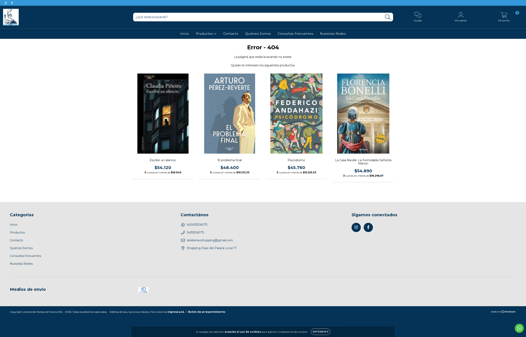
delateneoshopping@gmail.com (210, 240)
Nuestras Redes (333, 34)
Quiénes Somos (258, 34)
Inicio (184, 34)
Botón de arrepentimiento (206, 311)
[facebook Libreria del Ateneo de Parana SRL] (12, 3)
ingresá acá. (176, 311)
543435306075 (197, 225)
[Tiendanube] (503, 312)
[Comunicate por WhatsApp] (519, 328)
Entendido (321, 331)
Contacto (230, 34)
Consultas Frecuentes (295, 34)
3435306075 (195, 232)
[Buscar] (388, 17)
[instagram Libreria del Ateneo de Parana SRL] (6, 3)
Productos (205, 34)
